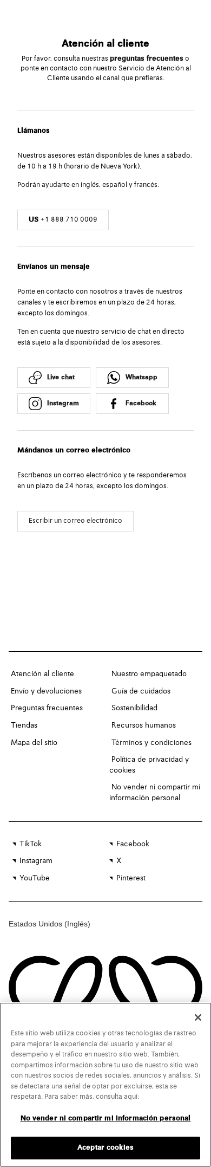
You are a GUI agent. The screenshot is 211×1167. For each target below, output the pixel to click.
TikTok (30, 844)
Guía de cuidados (140, 691)
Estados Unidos (36, 923)
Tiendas (24, 725)
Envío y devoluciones (46, 691)
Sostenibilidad (134, 708)
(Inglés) (77, 923)
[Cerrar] (198, 1017)
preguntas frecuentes (146, 58)
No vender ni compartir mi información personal (106, 1118)
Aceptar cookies (105, 1147)
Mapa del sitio (34, 743)
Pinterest (131, 878)
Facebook (132, 844)
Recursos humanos (143, 725)
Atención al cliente (42, 674)
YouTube (34, 878)
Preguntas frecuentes (47, 708)
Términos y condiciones (151, 743)
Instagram (35, 861)
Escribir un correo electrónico (75, 520)
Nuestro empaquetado (149, 674)
